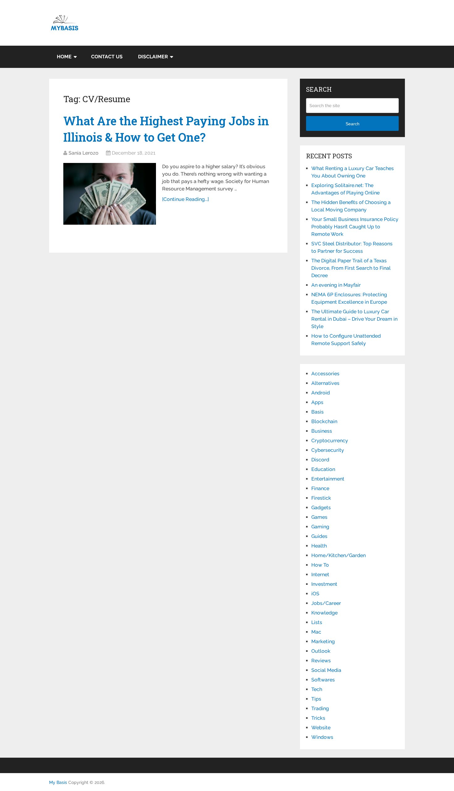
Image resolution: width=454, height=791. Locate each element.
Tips (316, 699)
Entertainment (327, 479)
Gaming (320, 527)
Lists (316, 622)
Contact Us (107, 57)
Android (320, 393)
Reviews (321, 661)
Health (319, 546)
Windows (322, 737)
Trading (320, 708)
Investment (324, 584)
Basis (317, 412)
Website (320, 728)
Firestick (321, 498)
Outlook (320, 651)
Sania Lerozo (84, 153)
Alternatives (325, 383)
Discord (320, 460)
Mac (316, 632)
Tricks (318, 718)
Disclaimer (153, 57)
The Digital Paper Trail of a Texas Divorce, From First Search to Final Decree (351, 268)
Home (64, 57)
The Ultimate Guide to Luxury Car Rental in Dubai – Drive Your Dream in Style (354, 319)
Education (323, 469)
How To (320, 565)
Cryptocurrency (329, 440)
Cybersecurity (327, 450)
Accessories (325, 374)
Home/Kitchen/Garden (338, 555)
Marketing (323, 641)
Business (321, 431)
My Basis (58, 782)
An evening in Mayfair (336, 285)
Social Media (326, 670)
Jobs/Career (326, 603)
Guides (319, 536)
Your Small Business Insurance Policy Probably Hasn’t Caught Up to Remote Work (354, 226)
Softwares (323, 680)
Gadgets (321, 507)
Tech (316, 689)
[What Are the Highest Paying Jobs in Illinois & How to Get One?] (109, 194)
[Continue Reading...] (185, 199)
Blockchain (324, 421)
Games (319, 517)
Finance (320, 488)
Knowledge (324, 613)
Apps (317, 402)
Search (352, 123)
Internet (320, 574)
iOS (315, 594)
